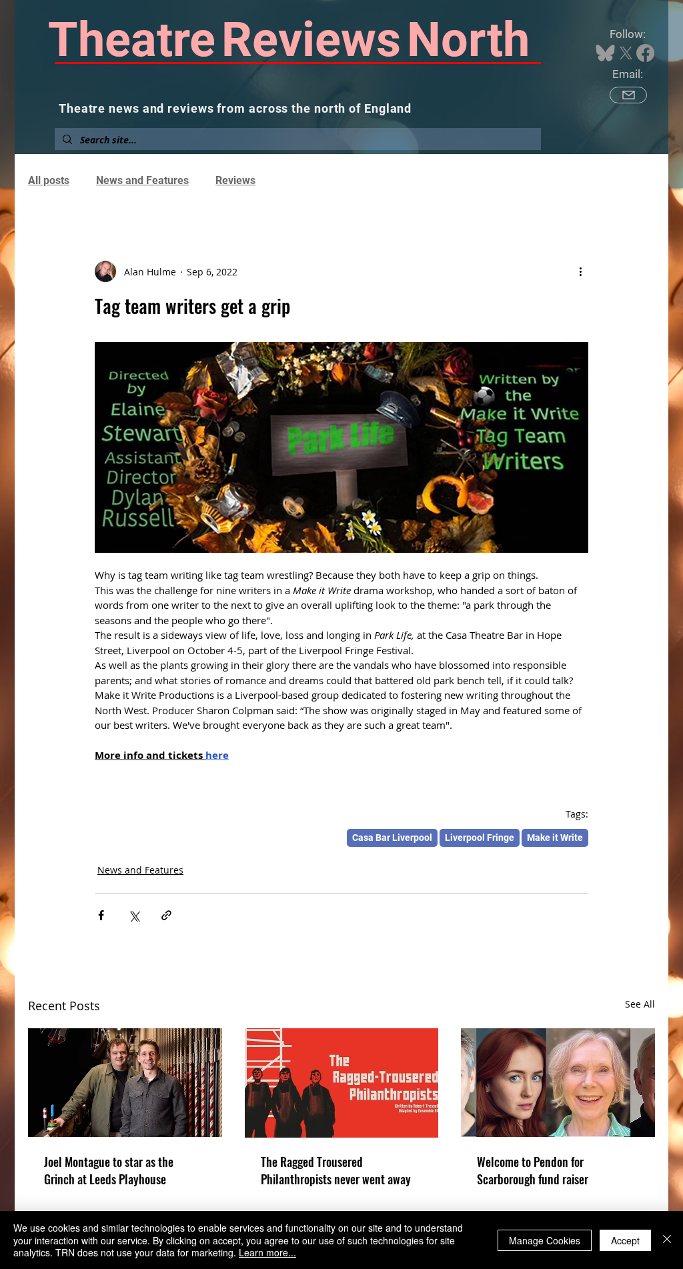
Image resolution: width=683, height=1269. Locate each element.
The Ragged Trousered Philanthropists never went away (336, 1170)
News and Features (142, 180)
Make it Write (555, 837)
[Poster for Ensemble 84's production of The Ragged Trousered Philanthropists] (342, 1083)
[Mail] (628, 95)
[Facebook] (645, 53)
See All (640, 1004)
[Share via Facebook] (101, 915)
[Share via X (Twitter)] (133, 915)
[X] (626, 53)
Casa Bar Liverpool (392, 837)
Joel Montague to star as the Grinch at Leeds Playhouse (108, 1170)
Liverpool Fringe (479, 837)
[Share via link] (166, 915)
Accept (625, 1240)
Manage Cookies (544, 1240)
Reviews (235, 180)
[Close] (667, 1240)
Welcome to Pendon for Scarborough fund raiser (532, 1170)
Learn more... (267, 1252)
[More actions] (580, 271)
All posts (48, 180)
